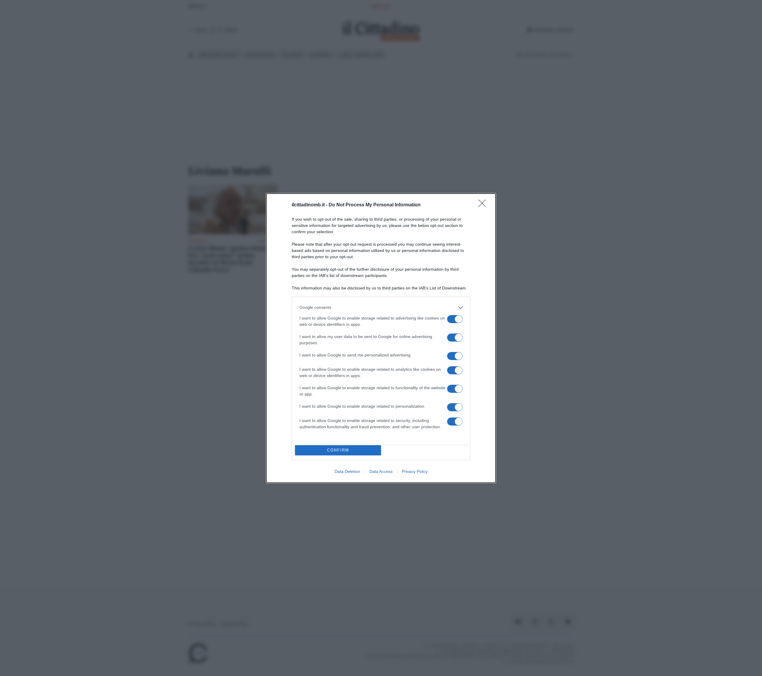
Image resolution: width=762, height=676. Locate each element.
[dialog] (381, 338)
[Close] (484, 205)
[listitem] (381, 307)
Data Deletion (347, 471)
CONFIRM (338, 450)
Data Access (381, 471)
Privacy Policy (415, 471)
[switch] (455, 319)
